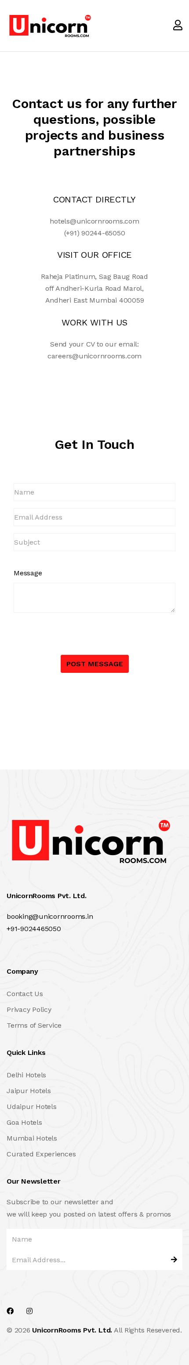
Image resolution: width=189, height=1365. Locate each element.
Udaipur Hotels (32, 1106)
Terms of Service (34, 1025)
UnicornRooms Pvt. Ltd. (72, 1330)
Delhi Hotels (26, 1075)
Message (28, 573)
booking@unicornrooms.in (50, 916)
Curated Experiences (41, 1154)
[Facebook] (10, 1311)
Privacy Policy (29, 1009)
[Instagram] (29, 1311)
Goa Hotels (24, 1122)
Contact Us (25, 993)
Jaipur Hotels (29, 1091)
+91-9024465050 (34, 928)
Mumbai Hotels (32, 1138)
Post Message (94, 664)
